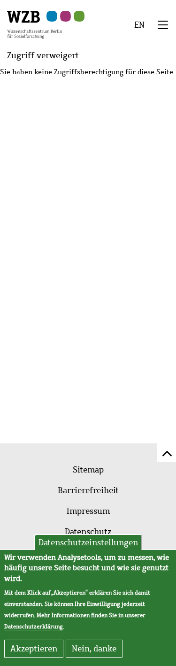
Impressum (88, 511)
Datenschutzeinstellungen (88, 542)
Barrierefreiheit (88, 490)
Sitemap (88, 469)
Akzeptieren (33, 648)
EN (139, 25)
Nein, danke (94, 648)
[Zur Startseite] (34, 24)
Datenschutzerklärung (33, 626)
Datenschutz (88, 531)
